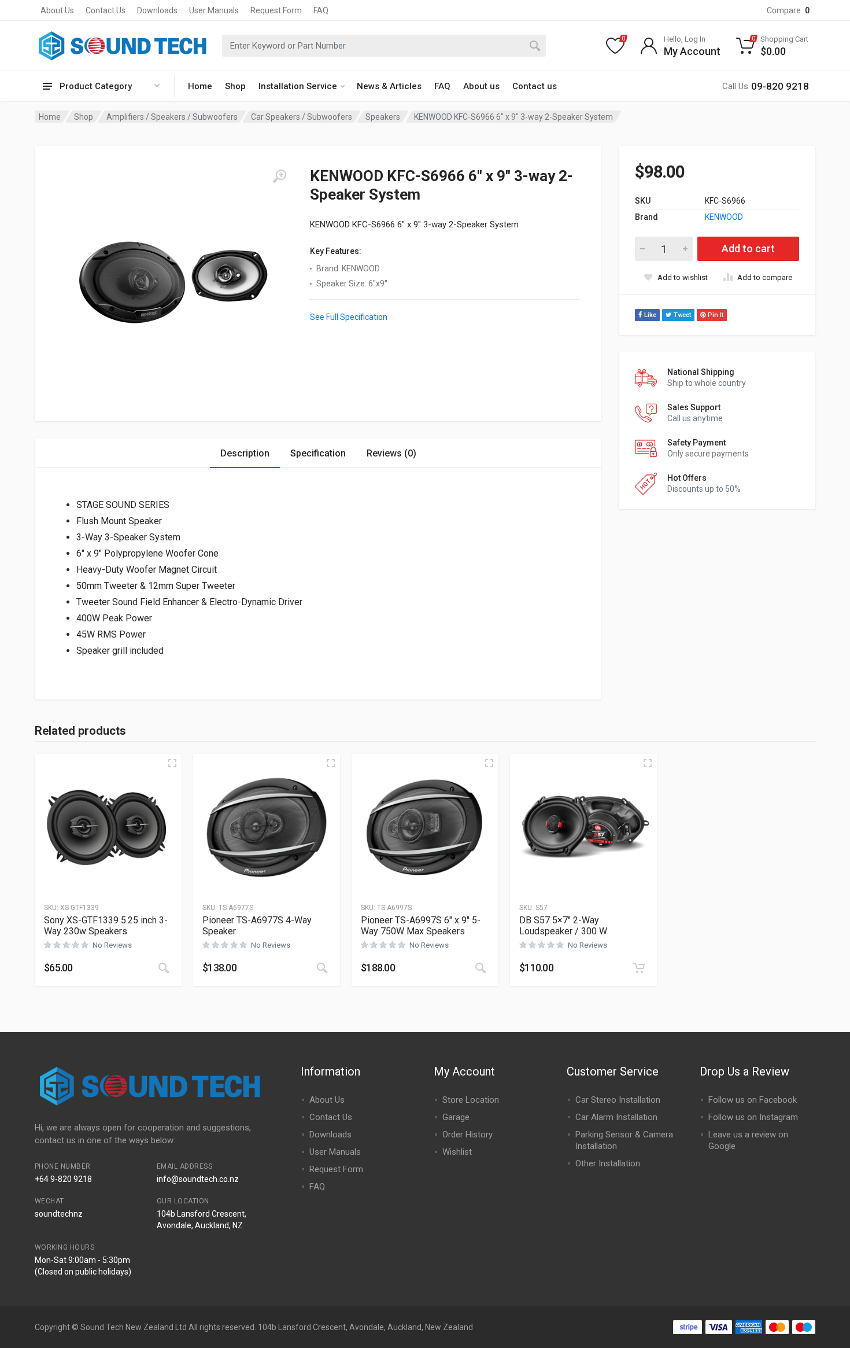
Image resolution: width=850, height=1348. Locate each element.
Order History (467, 1134)
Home (200, 86)
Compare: (788, 10)
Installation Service (297, 86)
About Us (57, 10)
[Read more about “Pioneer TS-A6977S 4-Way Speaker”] (322, 967)
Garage (456, 1117)
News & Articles (389, 86)
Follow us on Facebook (752, 1100)
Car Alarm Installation (616, 1117)
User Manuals (214, 10)
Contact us (534, 86)
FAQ (320, 10)
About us (481, 86)
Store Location (470, 1100)
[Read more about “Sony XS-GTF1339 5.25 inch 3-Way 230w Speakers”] (163, 967)
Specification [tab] (318, 453)
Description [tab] (244, 453)
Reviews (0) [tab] (391, 453)
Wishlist (457, 1152)
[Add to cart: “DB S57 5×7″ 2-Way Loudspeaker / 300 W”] (639, 967)
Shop (235, 86)
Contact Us (105, 10)
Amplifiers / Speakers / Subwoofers (172, 116)
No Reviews (112, 945)
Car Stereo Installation (617, 1100)
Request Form (276, 10)
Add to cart (748, 248)
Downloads (157, 10)
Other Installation (607, 1163)
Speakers (382, 116)
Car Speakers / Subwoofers (301, 116)
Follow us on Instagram (753, 1117)
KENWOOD (724, 217)
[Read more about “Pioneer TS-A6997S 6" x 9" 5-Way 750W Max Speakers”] (480, 967)
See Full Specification (348, 317)
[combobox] (384, 46)
